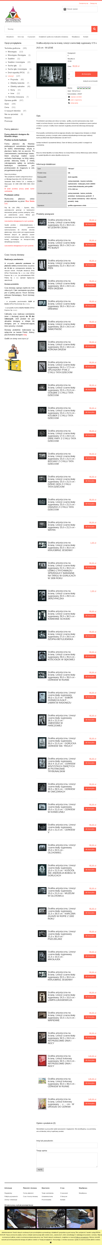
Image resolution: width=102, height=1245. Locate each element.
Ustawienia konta (47, 1196)
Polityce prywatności (82, 1237)
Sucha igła (12, 65)
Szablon (11, 59)
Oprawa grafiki (11, 100)
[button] (75, 97)
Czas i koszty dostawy (30, 1196)
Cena (7, 107)
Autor (7, 104)
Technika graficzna (12, 48)
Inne (12, 93)
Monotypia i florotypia (17, 55)
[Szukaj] (94, 29)
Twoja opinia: (41, 1151)
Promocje (8, 121)
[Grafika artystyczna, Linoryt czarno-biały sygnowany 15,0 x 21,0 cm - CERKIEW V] (42, 827)
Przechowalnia (46, 1199)
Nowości (8, 118)
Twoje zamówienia (47, 1193)
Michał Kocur (76, 91)
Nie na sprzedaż (11, 114)
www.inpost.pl (23, 339)
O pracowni (64, 1193)
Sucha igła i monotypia (17, 69)
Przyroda (14, 79)
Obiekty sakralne (17, 86)
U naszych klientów (13, 111)
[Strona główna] (13, 14)
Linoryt (11, 76)
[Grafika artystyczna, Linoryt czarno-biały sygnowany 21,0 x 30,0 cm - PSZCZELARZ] (42, 933)
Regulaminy (8, 1193)
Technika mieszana (16, 97)
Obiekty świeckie (17, 83)
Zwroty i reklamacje (11, 1199)
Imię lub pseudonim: (44, 1141)
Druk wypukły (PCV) (16, 72)
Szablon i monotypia (16, 62)
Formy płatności (28, 1193)
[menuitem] (10, 37)
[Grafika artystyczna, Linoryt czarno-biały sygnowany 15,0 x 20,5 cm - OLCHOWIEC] (42, 847)
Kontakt (62, 1199)
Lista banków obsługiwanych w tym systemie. (19, 221)
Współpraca (83, 1193)
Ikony (12, 90)
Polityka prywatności (11, 1196)
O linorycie (63, 1196)
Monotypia (12, 52)
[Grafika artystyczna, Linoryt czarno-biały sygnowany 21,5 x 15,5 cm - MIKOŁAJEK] (42, 956)
